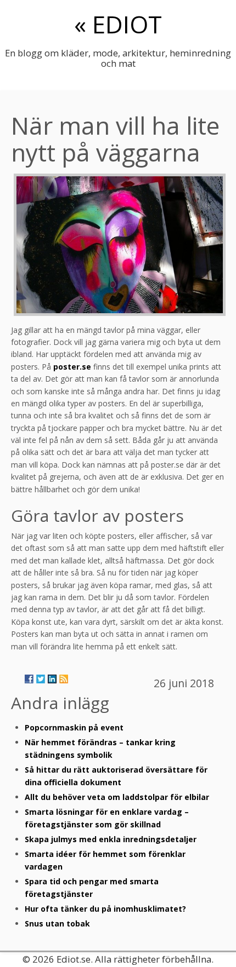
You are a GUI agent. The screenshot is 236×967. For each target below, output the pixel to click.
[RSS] (63, 679)
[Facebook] (29, 679)
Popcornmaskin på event (74, 727)
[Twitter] (40, 679)
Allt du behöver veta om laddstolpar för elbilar (117, 797)
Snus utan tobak (57, 923)
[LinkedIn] (52, 679)
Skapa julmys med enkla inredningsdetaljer (110, 839)
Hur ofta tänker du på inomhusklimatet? (105, 908)
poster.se (72, 366)
